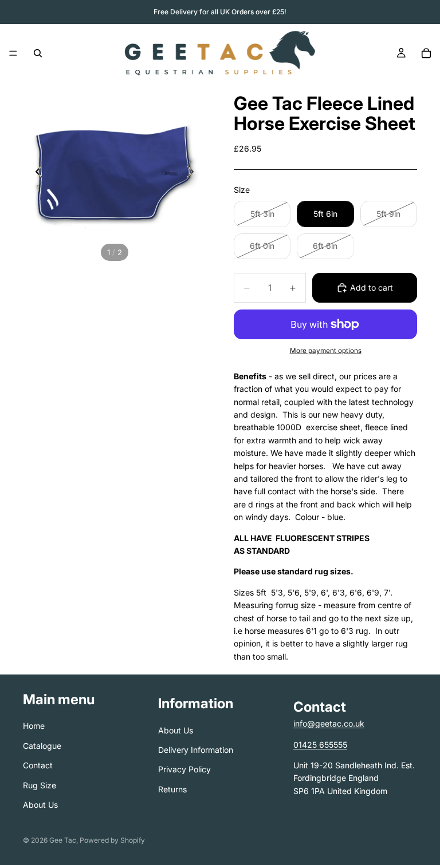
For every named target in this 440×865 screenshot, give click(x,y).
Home (34, 726)
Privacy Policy (184, 769)
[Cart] (426, 53)
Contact (38, 765)
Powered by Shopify (112, 840)
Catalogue (42, 746)
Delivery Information (195, 750)
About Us (40, 805)
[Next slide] (193, 173)
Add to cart (371, 287)
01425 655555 (320, 744)
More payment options (326, 351)
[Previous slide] (36, 173)
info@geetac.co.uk (328, 723)
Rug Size (39, 785)
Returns (172, 789)
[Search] (37, 53)
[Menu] (13, 53)
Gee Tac (62, 840)
